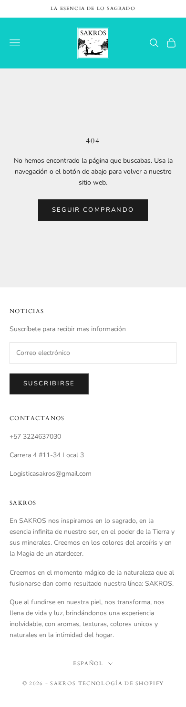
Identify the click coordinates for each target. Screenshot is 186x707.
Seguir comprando (93, 210)
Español (88, 663)
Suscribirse (49, 383)
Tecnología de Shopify (121, 683)
